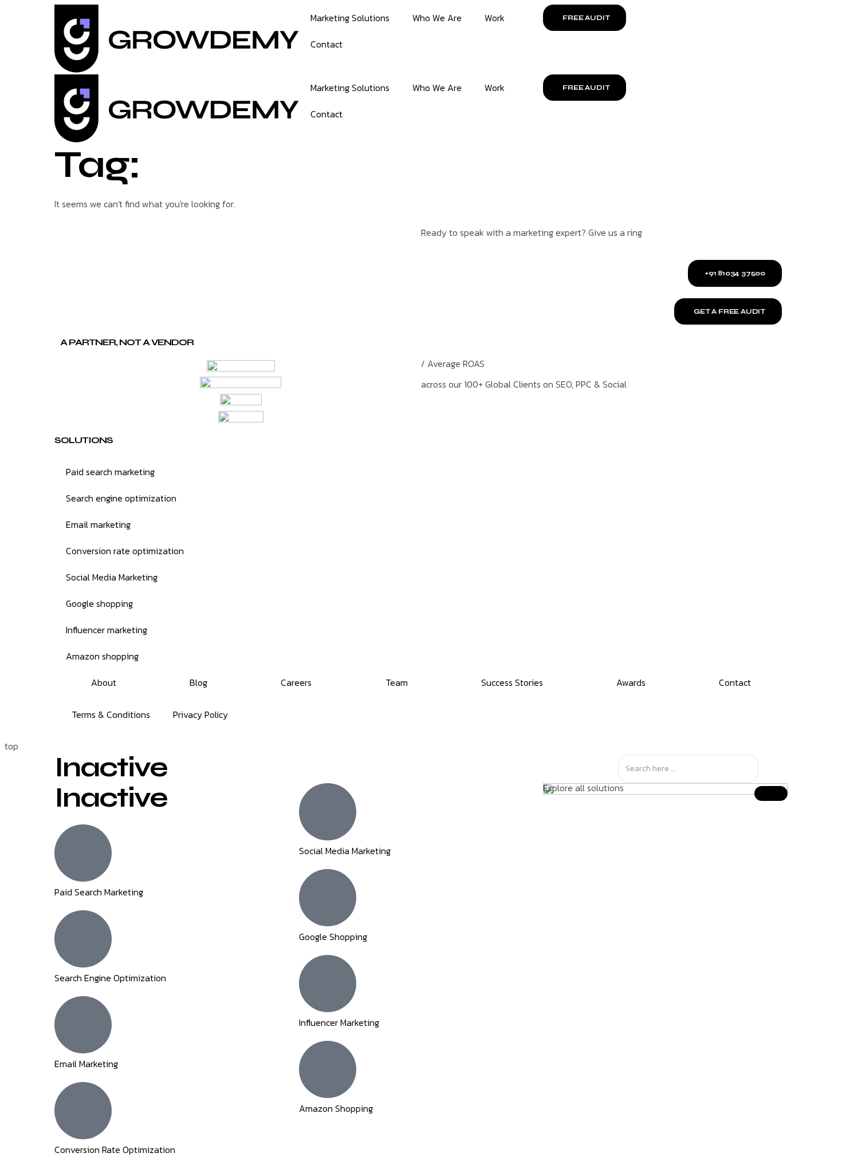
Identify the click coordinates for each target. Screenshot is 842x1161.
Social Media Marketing (112, 577)
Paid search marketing (110, 472)
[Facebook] (534, 715)
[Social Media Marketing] (327, 811)
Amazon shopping (102, 656)
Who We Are (437, 18)
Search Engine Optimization (110, 978)
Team (396, 682)
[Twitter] (472, 715)
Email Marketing (86, 1064)
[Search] (768, 769)
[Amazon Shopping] (327, 1069)
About (103, 682)
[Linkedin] (503, 715)
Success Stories (512, 682)
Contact (326, 44)
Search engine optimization (121, 498)
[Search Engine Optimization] (83, 939)
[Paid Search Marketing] (83, 853)
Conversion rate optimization (125, 551)
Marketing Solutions (349, 18)
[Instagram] (441, 715)
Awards (631, 682)
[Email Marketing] (83, 1024)
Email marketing (98, 524)
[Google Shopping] (327, 897)
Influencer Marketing (339, 1022)
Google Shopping (333, 936)
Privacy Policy (200, 714)
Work (495, 18)
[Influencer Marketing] (327, 983)
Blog (198, 682)
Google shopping (99, 603)
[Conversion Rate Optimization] (83, 1110)
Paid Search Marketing (98, 892)
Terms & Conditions (111, 714)
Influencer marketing (106, 630)
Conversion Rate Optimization (114, 1149)
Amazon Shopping (336, 1108)
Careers (296, 682)
